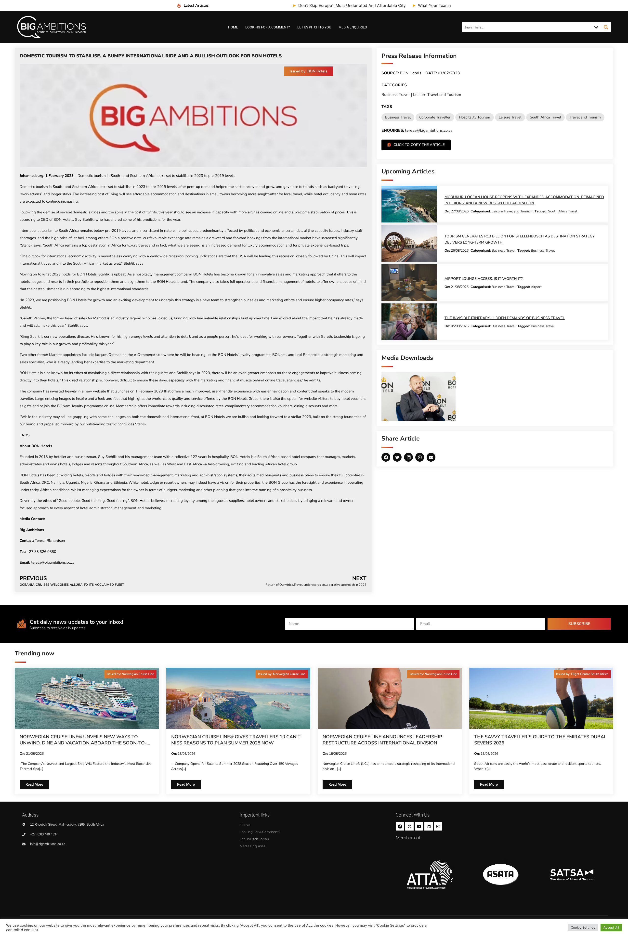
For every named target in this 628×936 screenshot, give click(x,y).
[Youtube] (419, 826)
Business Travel (395, 94)
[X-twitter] (409, 826)
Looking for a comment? (267, 27)
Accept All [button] (611, 927)
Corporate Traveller (434, 117)
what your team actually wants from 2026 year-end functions (430, 5)
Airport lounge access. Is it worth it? (484, 278)
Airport (536, 287)
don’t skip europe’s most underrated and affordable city (304, 5)
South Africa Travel (545, 117)
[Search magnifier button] (606, 27)
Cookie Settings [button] (583, 927)
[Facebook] (400, 826)
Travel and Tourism (585, 117)
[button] (308, 71)
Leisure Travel (510, 117)
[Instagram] (438, 826)
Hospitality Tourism (474, 117)
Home (233, 27)
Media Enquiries (353, 27)
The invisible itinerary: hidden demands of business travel (505, 317)
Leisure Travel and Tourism (437, 94)
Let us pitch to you (314, 27)
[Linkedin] (428, 826)
